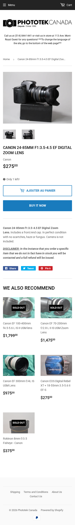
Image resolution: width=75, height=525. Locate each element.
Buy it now (37, 205)
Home (6, 59)
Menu (11, 5)
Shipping (15, 491)
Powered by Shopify (52, 510)
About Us (57, 491)
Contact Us (36, 496)
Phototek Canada (27, 510)
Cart (69, 5)
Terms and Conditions (36, 491)
